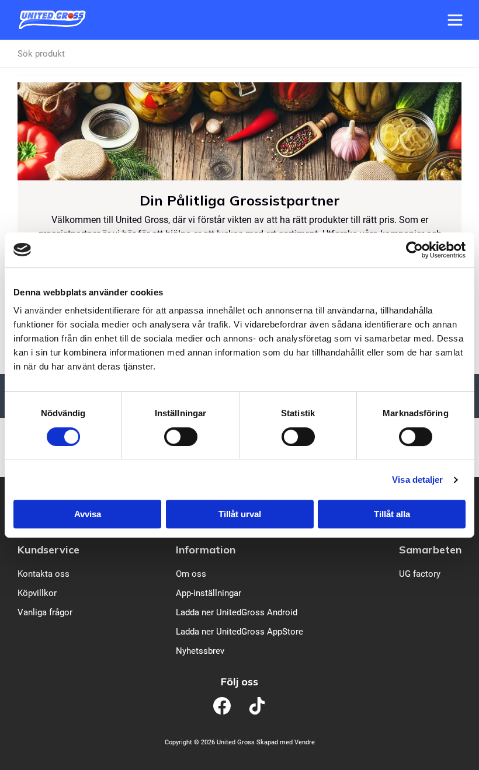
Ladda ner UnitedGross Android (236, 612)
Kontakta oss (44, 574)
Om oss (191, 574)
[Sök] (456, 53)
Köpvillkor (37, 593)
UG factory (419, 574)
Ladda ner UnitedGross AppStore (239, 631)
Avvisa (87, 514)
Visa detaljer (417, 480)
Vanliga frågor (45, 612)
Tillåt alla (392, 514)
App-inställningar (208, 593)
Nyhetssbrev (200, 651)
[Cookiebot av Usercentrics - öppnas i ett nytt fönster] (414, 250)
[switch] (180, 436)
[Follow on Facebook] (221, 705)
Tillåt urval (239, 514)
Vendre (304, 742)
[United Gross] (52, 19)
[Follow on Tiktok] (257, 705)
